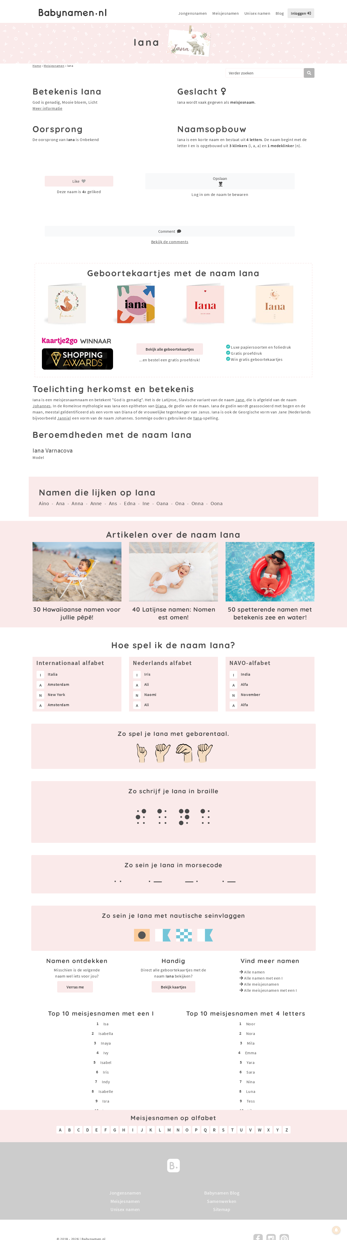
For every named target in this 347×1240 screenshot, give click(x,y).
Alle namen (254, 971)
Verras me (75, 986)
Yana (197, 418)
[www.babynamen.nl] (72, 13)
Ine (146, 503)
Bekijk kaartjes (173, 986)
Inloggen (299, 13)
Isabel (106, 1062)
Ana (60, 503)
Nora (250, 1033)
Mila (251, 1043)
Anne (96, 503)
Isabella (106, 1033)
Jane (239, 399)
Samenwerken (221, 1201)
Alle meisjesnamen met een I (270, 990)
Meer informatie (47, 108)
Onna (198, 503)
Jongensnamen (192, 13)
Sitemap (221, 1209)
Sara (250, 1072)
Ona (179, 503)
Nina (250, 1081)
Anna (77, 503)
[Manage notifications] (336, 1230)
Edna (130, 503)
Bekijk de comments (169, 241)
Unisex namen (257, 13)
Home (37, 66)
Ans (113, 503)
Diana (160, 405)
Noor (251, 1023)
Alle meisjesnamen (261, 984)
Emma (251, 1052)
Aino (44, 503)
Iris (106, 1072)
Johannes (42, 405)
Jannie (63, 418)
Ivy (105, 1052)
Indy (106, 1081)
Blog (280, 13)
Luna (251, 1091)
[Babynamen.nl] (173, 1165)
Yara (251, 1062)
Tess (251, 1101)
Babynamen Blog (222, 1193)
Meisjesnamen (225, 13)
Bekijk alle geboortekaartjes (170, 349)
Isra (105, 1101)
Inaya (106, 1043)
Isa (106, 1023)
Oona (217, 503)
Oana (162, 503)
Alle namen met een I (263, 978)
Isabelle (106, 1091)
